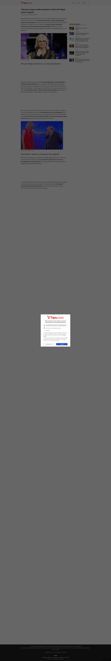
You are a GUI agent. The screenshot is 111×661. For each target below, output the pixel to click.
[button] (55, 330)
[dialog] (55, 330)
